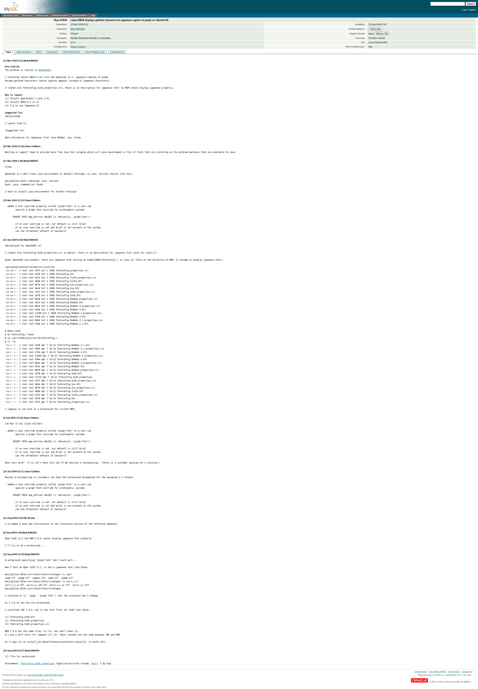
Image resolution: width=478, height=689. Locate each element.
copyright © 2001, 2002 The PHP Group (45, 675)
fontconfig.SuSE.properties (38, 663)
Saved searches (79, 15)
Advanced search (60, 15)
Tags (93, 15)
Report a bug (42, 15)
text (93, 663)
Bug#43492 (45, 70)
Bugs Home (27, 15)
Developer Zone (11, 15)
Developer (52, 52)
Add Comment (23, 52)
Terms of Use (454, 671)
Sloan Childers (78, 46)
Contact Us (467, 671)
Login (464, 10)
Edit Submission (71, 52)
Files (39, 52)
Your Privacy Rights (437, 671)
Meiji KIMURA (78, 29)
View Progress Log (95, 52)
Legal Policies (420, 671)
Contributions (117, 52)
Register (472, 10)
